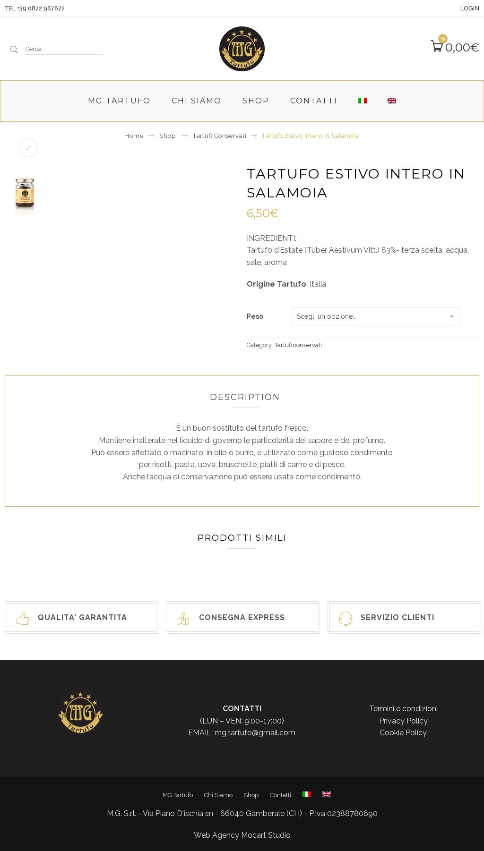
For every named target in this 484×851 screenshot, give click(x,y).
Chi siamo (197, 100)
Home (134, 135)
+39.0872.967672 (41, 8)
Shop (255, 100)
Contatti (313, 100)
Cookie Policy (403, 732)
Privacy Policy (403, 720)
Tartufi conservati (219, 135)
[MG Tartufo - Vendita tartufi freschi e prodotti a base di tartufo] (242, 47)
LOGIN (469, 8)
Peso (255, 316)
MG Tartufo (119, 100)
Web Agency (216, 835)
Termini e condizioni (403, 708)
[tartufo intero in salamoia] (24, 194)
